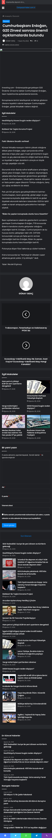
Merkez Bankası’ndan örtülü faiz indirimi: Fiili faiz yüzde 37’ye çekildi (12, 432)
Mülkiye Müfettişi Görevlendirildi (32, 704)
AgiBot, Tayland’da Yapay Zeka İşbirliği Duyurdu (31, 715)
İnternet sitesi (7, 505)
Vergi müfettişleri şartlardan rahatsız (10, 407)
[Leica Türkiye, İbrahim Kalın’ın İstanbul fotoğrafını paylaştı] (9, 654)
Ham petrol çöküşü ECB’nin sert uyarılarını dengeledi (12, 383)
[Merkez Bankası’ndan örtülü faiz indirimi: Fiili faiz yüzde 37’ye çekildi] (13, 421)
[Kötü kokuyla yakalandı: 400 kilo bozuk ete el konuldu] (9, 574)
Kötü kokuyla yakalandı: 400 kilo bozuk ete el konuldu (32, 572)
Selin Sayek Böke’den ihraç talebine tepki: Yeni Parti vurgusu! (33, 608)
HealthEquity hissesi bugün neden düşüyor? (21, 120)
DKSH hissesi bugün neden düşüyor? (38, 407)
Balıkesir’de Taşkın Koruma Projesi (17, 129)
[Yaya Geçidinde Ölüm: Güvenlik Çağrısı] (9, 696)
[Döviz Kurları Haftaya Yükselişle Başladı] (38, 386)
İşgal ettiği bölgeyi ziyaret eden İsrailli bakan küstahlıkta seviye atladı (22, 632)
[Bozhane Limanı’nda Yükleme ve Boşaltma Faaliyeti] (38, 421)
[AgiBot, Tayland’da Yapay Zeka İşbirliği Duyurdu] (9, 718)
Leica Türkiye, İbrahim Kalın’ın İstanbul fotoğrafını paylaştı (31, 652)
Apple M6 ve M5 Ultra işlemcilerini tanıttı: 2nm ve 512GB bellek (32, 676)
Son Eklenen (26, 536)
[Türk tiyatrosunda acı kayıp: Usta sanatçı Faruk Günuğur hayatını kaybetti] (9, 585)
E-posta (5, 496)
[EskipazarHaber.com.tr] (26, 7)
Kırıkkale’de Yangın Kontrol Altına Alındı (20, 686)
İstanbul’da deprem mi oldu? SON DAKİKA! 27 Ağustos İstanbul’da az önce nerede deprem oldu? (33, 562)
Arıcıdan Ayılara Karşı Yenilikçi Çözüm (19, 600)
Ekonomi (16, 16)
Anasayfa (7, 16)
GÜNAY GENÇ (10, 41)
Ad (3, 487)
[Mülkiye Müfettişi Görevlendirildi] (9, 707)
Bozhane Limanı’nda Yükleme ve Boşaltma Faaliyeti (36, 432)
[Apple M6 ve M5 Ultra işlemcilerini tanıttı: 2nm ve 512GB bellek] (9, 678)
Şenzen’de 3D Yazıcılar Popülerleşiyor (19, 618)
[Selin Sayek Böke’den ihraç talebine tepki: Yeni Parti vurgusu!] (9, 610)
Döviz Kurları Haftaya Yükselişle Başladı (36, 397)
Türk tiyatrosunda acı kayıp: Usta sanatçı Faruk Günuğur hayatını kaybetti (32, 585)
